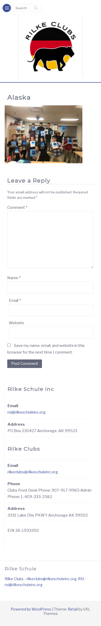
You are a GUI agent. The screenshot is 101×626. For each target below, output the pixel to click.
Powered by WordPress (31, 609)
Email (15, 300)
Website (16, 323)
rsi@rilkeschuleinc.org (27, 412)
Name (13, 278)
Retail (73, 609)
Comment (17, 207)
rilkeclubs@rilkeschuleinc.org (33, 472)
